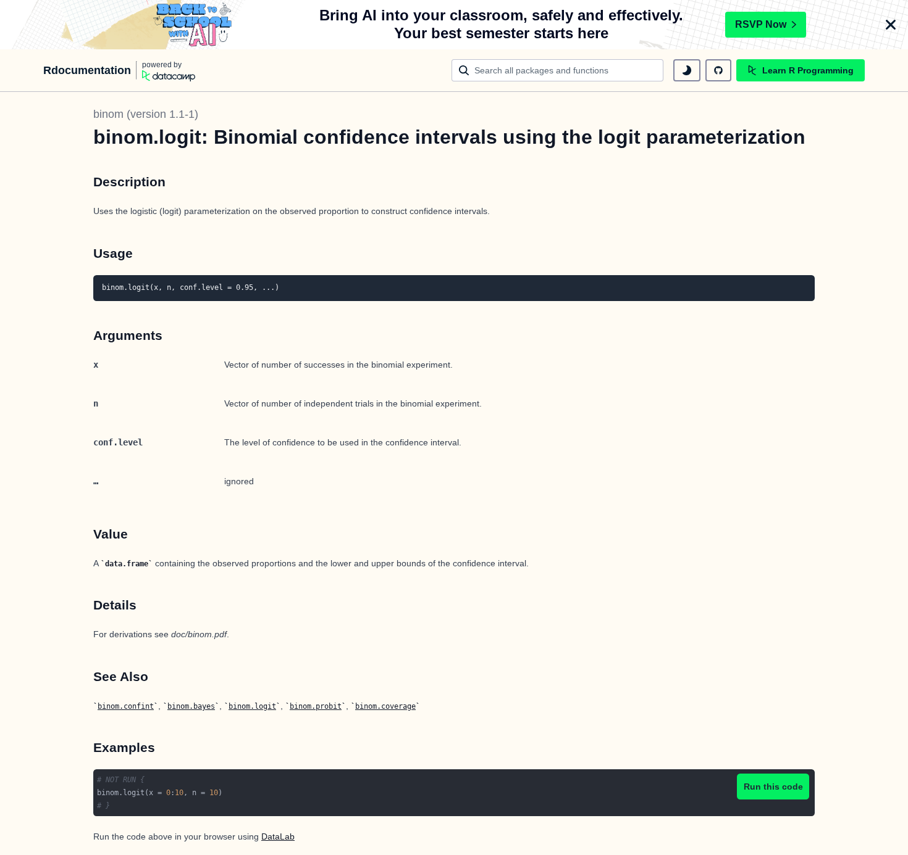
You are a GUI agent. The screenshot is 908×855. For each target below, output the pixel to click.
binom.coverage (385, 706)
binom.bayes (191, 706)
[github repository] (718, 70)
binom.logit (252, 706)
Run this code (773, 786)
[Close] (890, 24)
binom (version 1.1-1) (145, 114)
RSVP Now (760, 24)
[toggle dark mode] (686, 70)
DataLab (278, 836)
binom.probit (316, 706)
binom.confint (126, 706)
